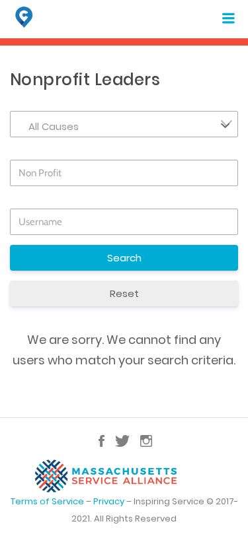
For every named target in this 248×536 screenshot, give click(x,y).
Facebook (101, 441)
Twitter (122, 441)
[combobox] (124, 124)
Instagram (146, 441)
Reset (124, 293)
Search (124, 258)
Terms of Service (47, 501)
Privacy (108, 501)
